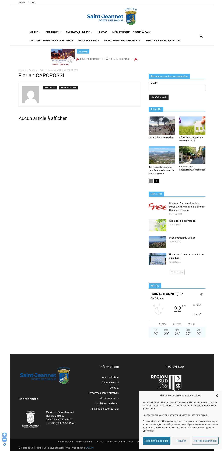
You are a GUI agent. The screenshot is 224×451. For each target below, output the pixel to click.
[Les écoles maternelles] (162, 125)
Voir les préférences (205, 440)
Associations (87, 40)
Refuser (181, 440)
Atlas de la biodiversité (182, 220)
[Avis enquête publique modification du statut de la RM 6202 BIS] (162, 155)
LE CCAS (102, 32)
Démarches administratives (103, 393)
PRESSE (22, 2)
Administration (110, 377)
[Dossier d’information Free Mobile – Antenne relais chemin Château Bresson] (157, 207)
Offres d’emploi (110, 382)
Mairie (33, 32)
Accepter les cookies (157, 440)
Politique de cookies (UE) (104, 408)
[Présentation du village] (157, 242)
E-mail (153, 83)
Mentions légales (109, 398)
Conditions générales (107, 403)
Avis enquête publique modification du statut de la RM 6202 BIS (161, 170)
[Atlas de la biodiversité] (157, 225)
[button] (217, 395)
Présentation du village (182, 237)
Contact (32, 2)
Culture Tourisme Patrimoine (49, 40)
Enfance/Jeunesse (78, 32)
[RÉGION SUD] (166, 383)
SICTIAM (90, 447)
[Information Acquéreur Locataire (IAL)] (192, 125)
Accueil (22, 70)
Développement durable (121, 40)
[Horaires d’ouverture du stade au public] (157, 259)
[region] (112, 57)
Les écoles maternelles (161, 137)
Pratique (52, 32)
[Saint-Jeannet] (112, 17)
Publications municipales (163, 40)
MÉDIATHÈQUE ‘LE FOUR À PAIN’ (131, 32)
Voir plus (176, 272)
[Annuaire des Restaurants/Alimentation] (192, 155)
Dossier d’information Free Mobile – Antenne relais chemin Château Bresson (187, 207)
